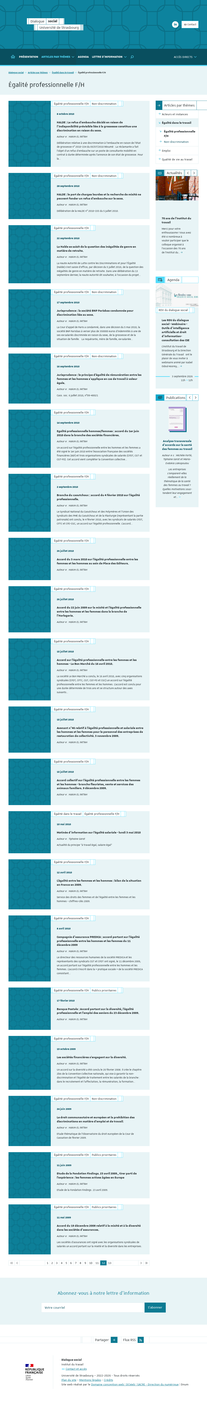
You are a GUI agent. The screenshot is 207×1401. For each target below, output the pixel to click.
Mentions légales (90, 1380)
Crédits (108, 1380)
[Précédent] (188, 173)
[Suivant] (194, 173)
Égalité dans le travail (63, 72)
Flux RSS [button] (129, 1340)
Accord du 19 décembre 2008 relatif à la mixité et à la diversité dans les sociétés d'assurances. (99, 1228)
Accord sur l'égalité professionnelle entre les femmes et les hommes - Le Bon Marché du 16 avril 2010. (97, 662)
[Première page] (11, 1263)
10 (90, 1263)
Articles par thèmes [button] (55, 57)
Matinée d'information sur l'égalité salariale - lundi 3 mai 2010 (99, 832)
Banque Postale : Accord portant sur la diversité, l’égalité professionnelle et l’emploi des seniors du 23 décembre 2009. (98, 1011)
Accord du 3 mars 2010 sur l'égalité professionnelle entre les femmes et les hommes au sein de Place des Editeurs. (97, 561)
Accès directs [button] (183, 57)
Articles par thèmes (38, 72)
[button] (132, 57)
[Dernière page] (146, 1263)
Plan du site (68, 1380)
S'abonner (155, 1307)
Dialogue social (16, 72)
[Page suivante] (140, 1263)
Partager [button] (102, 1340)
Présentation (28, 57)
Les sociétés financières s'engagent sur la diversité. (92, 1057)
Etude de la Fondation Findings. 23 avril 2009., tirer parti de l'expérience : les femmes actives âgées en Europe (97, 1175)
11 (97, 1263)
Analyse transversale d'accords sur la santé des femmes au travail (177, 445)
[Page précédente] (17, 1263)
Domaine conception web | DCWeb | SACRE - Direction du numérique (135, 1384)
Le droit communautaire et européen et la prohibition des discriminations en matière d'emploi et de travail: (96, 1119)
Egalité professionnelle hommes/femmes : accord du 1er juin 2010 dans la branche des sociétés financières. (98, 433)
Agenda (83, 57)
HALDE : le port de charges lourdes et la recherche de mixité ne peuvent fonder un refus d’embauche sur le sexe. (99, 196)
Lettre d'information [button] (107, 57)
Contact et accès (76, 1369)
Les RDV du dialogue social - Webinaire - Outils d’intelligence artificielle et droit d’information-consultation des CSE (175, 330)
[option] (177, 223)
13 (109, 1263)
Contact (191, 24)
